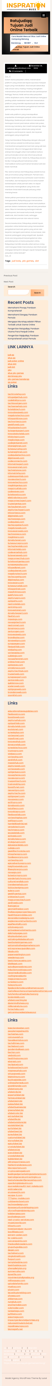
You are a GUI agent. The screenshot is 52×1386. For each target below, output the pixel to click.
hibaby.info (13, 951)
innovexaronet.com (17, 467)
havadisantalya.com (18, 1040)
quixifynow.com (15, 594)
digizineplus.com (16, 579)
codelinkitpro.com (17, 400)
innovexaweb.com (17, 634)
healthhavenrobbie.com (20, 914)
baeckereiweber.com (18, 1028)
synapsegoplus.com (18, 564)
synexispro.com (15, 981)
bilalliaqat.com (15, 963)
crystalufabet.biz (16, 1146)
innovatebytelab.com (18, 433)
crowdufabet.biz (16, 1155)
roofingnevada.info (17, 975)
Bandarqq (16, 43)
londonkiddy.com (16, 997)
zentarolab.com (16, 680)
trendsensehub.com (18, 884)
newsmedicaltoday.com (20, 972)
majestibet (37, 1357)
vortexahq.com (15, 756)
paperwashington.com (19, 954)
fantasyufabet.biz (16, 1098)
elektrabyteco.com (17, 497)
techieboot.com (16, 1046)
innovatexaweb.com (18, 412)
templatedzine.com (17, 1262)
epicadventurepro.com (19, 863)
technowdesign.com (18, 1204)
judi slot (11, 367)
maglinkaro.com (16, 537)
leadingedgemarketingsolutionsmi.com (27, 1174)
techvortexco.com (17, 421)
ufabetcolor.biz (15, 1113)
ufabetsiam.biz (15, 1101)
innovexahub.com (16, 741)
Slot (36, 43)
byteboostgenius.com (19, 561)
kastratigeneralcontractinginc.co (24, 1177)
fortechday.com (16, 1009)
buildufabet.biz (15, 1158)
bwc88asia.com (15, 1231)
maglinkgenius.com (17, 485)
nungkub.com (14, 1301)
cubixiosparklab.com (18, 476)
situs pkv (19, 1354)
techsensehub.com (17, 406)
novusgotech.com (17, 622)
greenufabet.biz (16, 1110)
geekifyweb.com (16, 424)
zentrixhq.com (15, 607)
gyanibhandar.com (17, 1085)
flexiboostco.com (16, 714)
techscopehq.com (17, 576)
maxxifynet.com (16, 738)
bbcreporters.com (17, 1167)
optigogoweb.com (17, 689)
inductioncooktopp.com (20, 969)
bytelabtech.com (16, 409)
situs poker (25, 1357)
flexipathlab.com (16, 646)
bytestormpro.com (17, 875)
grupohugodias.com (18, 1247)
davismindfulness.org (18, 1003)
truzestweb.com (16, 674)
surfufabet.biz (14, 1128)
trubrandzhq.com (16, 784)
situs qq (11, 357)
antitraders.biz (15, 1189)
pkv (9, 370)
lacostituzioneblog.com (19, 1292)
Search (11, 286)
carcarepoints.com (17, 1240)
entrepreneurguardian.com (21, 948)
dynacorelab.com (16, 744)
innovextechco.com (18, 482)
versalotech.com (16, 826)
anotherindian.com (17, 1304)
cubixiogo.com (15, 655)
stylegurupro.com (16, 841)
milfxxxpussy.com (16, 1280)
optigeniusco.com (16, 772)
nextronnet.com (16, 625)
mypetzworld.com (17, 1222)
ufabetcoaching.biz (17, 1000)
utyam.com (13, 1289)
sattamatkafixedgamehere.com (24, 945)
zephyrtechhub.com (18, 670)
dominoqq (9, 1354)
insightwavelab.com (18, 866)
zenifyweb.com (15, 902)
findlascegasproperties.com (22, 911)
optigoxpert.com (16, 796)
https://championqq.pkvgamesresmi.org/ (24, 1363)
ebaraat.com (14, 1061)
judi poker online (16, 360)
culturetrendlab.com (18, 881)
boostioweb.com (16, 717)
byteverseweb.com (17, 555)
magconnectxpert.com (19, 500)
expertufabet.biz (16, 1094)
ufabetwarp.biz (15, 1088)
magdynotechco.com (18, 415)
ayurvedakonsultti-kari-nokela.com (25, 1186)
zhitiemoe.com (15, 1298)
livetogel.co (13, 905)
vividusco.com (15, 753)
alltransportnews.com (19, 1161)
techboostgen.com (17, 403)
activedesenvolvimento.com (22, 930)
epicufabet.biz (15, 1143)
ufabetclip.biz (14, 1091)
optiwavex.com (15, 664)
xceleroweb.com (16, 686)
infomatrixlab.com (17, 549)
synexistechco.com (17, 747)
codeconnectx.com (17, 461)
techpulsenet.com (17, 506)
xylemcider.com (16, 1307)
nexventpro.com (16, 790)
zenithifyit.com (15, 759)
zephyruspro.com (16, 597)
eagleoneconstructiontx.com (22, 921)
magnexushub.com (17, 1070)
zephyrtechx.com (16, 793)
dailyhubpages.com (17, 933)
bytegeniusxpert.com (18, 430)
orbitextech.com (16, 896)
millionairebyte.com (18, 1006)
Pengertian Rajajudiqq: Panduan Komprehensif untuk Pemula (23, 337)
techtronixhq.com (17, 394)
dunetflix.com (14, 1274)
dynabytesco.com (17, 838)
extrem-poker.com (17, 1234)
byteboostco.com (17, 494)
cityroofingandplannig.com (21, 1210)
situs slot (12, 364)
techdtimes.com (16, 1043)
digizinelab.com (15, 515)
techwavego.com (16, 518)
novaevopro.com (16, 778)
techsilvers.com (16, 1253)
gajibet (16, 1360)
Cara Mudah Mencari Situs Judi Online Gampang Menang (28, 37)
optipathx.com (15, 601)
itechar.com (14, 1052)
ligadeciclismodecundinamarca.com (26, 987)
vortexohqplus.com (17, 817)
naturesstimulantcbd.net (20, 1323)
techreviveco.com (17, 534)
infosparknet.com (16, 588)
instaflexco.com (16, 808)
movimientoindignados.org (21, 1277)
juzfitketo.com (15, 1313)
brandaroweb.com (17, 692)
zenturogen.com (16, 631)
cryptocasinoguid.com (19, 1171)
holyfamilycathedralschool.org (23, 994)
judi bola (16, 260)
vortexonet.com (16, 735)
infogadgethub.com (17, 397)
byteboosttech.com (18, 1067)
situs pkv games (16, 373)
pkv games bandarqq (18, 379)
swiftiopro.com (15, 820)
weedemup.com (16, 957)
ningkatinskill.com (16, 1256)
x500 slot (35, 1354)
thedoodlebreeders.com (20, 1244)
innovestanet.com (17, 610)
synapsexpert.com (17, 677)
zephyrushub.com (17, 720)
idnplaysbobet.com (17, 936)
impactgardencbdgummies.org (23, 1320)
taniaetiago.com (16, 1310)
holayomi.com (15, 984)
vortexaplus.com (16, 652)
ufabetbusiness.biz (17, 1107)
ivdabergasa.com (16, 1213)
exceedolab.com (16, 832)
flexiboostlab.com (17, 814)
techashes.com (15, 1034)
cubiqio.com (14, 848)
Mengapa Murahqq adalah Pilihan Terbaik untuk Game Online (24, 323)
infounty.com (14, 1225)
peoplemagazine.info (18, 1031)
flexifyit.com (14, 616)
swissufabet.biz (15, 1104)
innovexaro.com (16, 582)
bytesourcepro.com (18, 543)
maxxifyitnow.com (17, 591)
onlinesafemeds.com (18, 1082)
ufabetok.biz (14, 1149)
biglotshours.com (16, 1076)
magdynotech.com (17, 573)
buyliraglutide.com (17, 1079)
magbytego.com (16, 439)
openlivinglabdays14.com (20, 1183)
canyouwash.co (15, 1037)
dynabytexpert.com (18, 613)
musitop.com (14, 1286)
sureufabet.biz (15, 1134)
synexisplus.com (16, 732)
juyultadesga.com (16, 1216)
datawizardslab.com (18, 845)
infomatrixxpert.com (18, 464)
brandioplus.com (16, 637)
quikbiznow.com (16, 683)
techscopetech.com (18, 524)
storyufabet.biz (15, 1140)
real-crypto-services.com (21, 1219)
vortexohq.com (15, 860)
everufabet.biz (15, 1152)
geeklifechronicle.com (19, 851)
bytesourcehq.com (17, 448)
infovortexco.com (16, 512)
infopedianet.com (16, 567)
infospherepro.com (17, 854)
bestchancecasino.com (19, 960)
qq (5, 1347)
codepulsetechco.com (19, 455)
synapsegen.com (16, 643)
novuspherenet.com (18, 658)
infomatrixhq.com (16, 473)
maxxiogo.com (15, 619)
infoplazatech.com (17, 427)
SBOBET (27, 43)
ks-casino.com (15, 1237)
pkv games (28, 260)
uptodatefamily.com (18, 1283)
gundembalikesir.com (18, 1049)
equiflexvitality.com (17, 924)
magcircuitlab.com (17, 488)
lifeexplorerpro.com (18, 869)
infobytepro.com (16, 436)
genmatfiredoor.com (18, 908)
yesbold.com (14, 1055)
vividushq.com (15, 649)
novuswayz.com (16, 799)
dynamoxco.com (16, 628)
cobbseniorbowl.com (18, 1201)
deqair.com (13, 1250)
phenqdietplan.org (17, 1268)
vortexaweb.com (16, 768)
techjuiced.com (15, 1064)
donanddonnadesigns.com (21, 918)
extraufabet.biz (15, 1116)
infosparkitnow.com (18, 418)
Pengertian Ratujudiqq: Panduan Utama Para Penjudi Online (23, 330)
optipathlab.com (16, 723)
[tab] (43, 15)
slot (37, 260)
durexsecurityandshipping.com (23, 1207)
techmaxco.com (16, 829)
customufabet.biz (16, 1137)
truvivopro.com (15, 750)
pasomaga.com (15, 1317)
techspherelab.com (18, 546)
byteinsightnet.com (17, 451)
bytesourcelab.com (17, 585)
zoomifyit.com (15, 695)
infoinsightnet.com (17, 445)
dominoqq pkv (15, 376)
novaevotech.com (17, 479)
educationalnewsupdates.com (23, 711)
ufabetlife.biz (14, 1119)
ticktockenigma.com (18, 887)
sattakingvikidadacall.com (21, 939)
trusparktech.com (17, 781)
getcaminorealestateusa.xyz (22, 1012)
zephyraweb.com (16, 765)
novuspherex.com (17, 775)
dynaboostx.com (16, 805)
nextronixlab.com (16, 604)
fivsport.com (14, 1259)
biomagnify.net (15, 1329)
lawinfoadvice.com (17, 1265)
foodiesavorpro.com (18, 857)
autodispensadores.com (20, 966)
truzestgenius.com (17, 503)
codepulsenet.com (17, 570)
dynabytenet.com (17, 540)
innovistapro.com (16, 811)
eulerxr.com (14, 890)
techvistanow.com (17, 470)
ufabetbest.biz (15, 1131)
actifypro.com (15, 802)
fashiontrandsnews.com (20, 1164)
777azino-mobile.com (19, 1198)
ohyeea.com (14, 1295)
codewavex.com (16, 491)
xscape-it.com (15, 1195)
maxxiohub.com (15, 762)
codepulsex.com (16, 521)
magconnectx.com (17, 978)
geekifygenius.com (17, 893)
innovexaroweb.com (18, 531)
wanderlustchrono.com (19, 878)
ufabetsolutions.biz (17, 1122)
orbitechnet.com (16, 661)
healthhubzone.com (18, 1058)
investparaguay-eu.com (20, 1228)
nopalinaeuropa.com (18, 1326)
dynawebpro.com (16, 640)
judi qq (11, 354)
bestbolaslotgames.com (20, 942)
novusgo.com (14, 872)
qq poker (12, 382)
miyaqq (7, 1360)
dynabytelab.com (16, 726)
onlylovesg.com (15, 927)
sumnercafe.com (16, 1271)
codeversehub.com (17, 552)
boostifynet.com (16, 787)
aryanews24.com (16, 1192)
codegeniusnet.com (18, 442)
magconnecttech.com (19, 899)
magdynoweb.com (17, 528)
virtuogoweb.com (16, 1073)
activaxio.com (15, 835)
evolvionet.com (15, 729)
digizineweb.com (16, 458)
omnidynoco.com (16, 667)
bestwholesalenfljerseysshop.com (25, 1180)
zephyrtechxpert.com (19, 509)
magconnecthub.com (19, 558)
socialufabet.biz (15, 1125)
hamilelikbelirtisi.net (17, 823)
